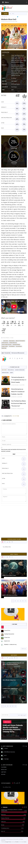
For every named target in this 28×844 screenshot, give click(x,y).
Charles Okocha (5, 342)
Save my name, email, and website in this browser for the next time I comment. (13, 450)
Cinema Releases (6, 337)
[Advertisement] (14, 521)
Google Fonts (8, 841)
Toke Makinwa (12, 346)
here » (25, 841)
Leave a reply (15, 415)
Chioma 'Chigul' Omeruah (6, 344)
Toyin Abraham (19, 346)
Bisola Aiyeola (11, 340)
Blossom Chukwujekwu (20, 340)
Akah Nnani (6, 340)
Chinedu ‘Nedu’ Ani (12, 342)
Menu (7, 2)
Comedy (11, 337)
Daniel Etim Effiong (16, 344)
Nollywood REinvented (6, 21)
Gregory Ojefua (5, 346)
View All (23, 648)
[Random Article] (4, 16)
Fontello (17, 841)
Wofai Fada (4, 348)
